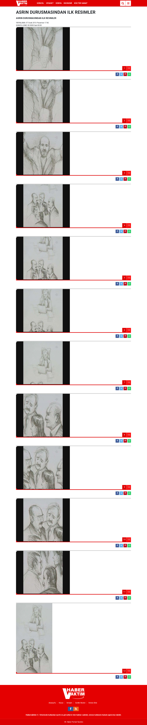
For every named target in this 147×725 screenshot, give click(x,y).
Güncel (40, 3)
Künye (61, 703)
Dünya (59, 3)
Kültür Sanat (80, 3)
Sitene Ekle (92, 703)
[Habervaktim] (21, 3)
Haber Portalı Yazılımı (75, 722)
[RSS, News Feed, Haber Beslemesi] (76, 709)
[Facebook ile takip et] (70, 709)
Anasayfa (52, 703)
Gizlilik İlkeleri (80, 703)
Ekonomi (68, 3)
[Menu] (128, 3)
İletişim (69, 703)
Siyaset (50, 3)
